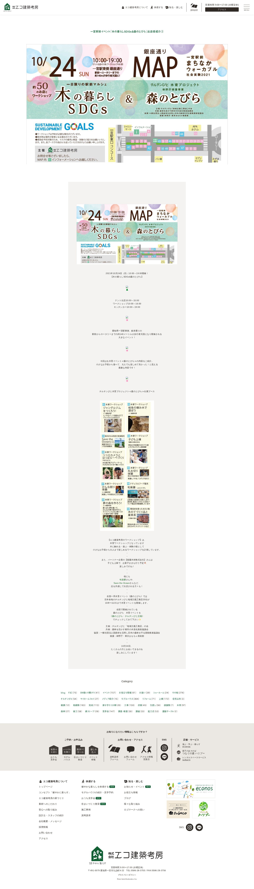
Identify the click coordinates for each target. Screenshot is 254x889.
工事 (126, 704)
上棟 (161, 698)
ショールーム (158, 692)
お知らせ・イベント (137, 786)
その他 (175, 692)
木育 (179, 704)
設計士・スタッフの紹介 (51, 815)
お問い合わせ (45, 832)
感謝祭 (167, 704)
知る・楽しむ (176, 7)
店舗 (140, 704)
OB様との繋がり (87, 692)
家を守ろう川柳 (109, 704)
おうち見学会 (54, 758)
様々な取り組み (132, 804)
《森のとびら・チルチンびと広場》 (127, 616)
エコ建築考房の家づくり (51, 798)
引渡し (153, 704)
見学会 (105, 711)
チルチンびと (66, 698)
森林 (63, 711)
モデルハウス (127, 698)
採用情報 (43, 827)
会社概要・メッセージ (50, 821)
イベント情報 (93, 758)
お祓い (142, 692)
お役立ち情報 (125, 692)
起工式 (151, 711)
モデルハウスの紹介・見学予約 (97, 792)
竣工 (75, 711)
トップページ (45, 786)
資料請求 (194, 10)
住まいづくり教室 (80, 758)
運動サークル (168, 711)
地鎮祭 (76, 704)
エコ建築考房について (136, 7)
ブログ (127, 798)
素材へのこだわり (48, 804)
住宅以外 (177, 698)
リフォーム (146, 698)
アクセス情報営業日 (146, 758)
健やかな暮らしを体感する (97, 786)
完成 (91, 704)
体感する (158, 7)
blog (63, 692)
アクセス (222, 9)
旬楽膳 (123, 579)
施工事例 (86, 809)
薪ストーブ (90, 711)
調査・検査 (123, 711)
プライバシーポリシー (127, 874)
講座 (138, 711)
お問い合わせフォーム (130, 758)
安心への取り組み (48, 809)
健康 (63, 704)
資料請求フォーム (114, 758)
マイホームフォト (87, 698)
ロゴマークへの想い (134, 809)
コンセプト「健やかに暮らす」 (55, 792)
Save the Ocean (122, 583)
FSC (70, 692)
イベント (106, 692)
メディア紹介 (107, 698)
